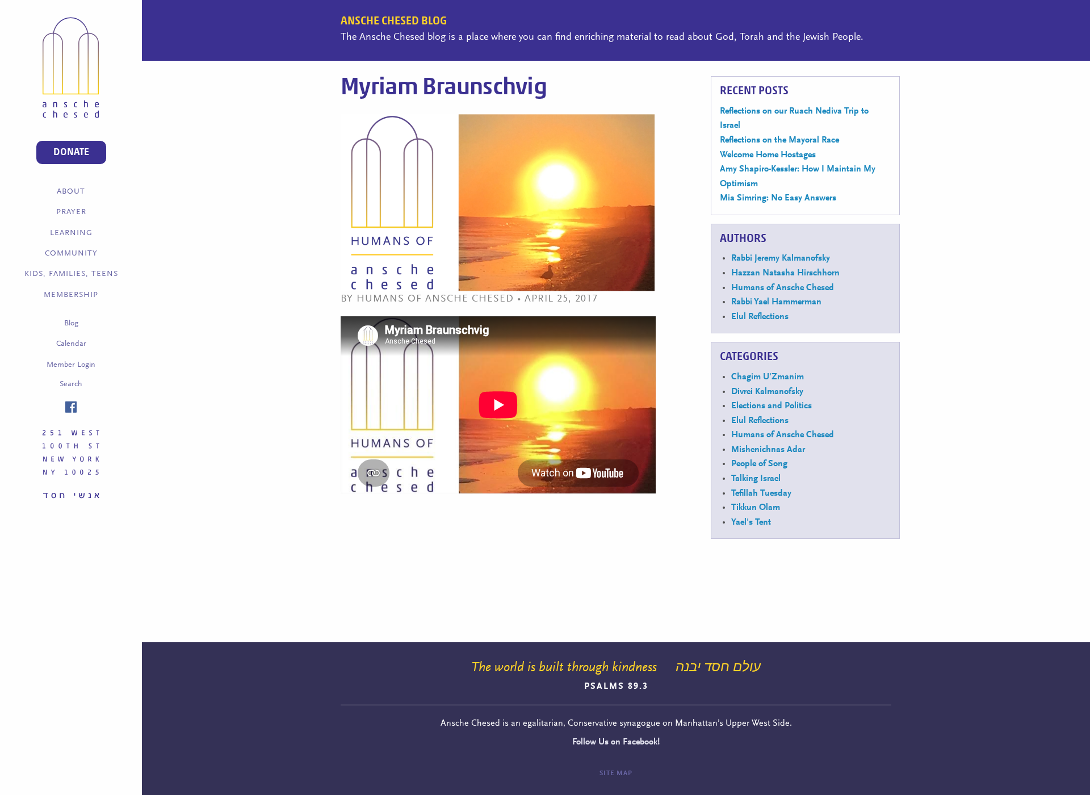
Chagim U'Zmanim (767, 377)
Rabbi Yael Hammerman (776, 302)
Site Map (616, 773)
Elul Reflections (760, 316)
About (71, 192)
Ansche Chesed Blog (394, 21)
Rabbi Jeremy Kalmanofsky (780, 258)
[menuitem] (71, 192)
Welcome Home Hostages (768, 155)
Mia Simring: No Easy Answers (778, 198)
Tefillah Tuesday (761, 493)
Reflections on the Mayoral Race (779, 140)
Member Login (71, 365)
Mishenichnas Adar (768, 449)
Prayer (71, 212)
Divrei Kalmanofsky (767, 391)
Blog (71, 324)
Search (71, 384)
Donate (71, 152)
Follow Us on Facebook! (616, 742)
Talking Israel (756, 478)
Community (71, 254)
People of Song (759, 463)
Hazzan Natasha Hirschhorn (785, 273)
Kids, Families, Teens (71, 274)
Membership (71, 295)
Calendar (71, 344)
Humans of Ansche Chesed (782, 287)
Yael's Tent (751, 522)
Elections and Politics (771, 406)
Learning (71, 233)
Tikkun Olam (755, 507)
